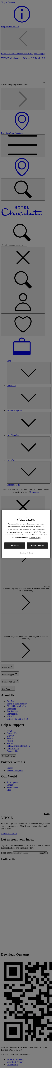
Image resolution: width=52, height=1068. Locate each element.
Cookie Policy (35, 538)
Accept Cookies (37, 545)
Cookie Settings (26, 553)
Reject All (15, 545)
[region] (26, 534)
